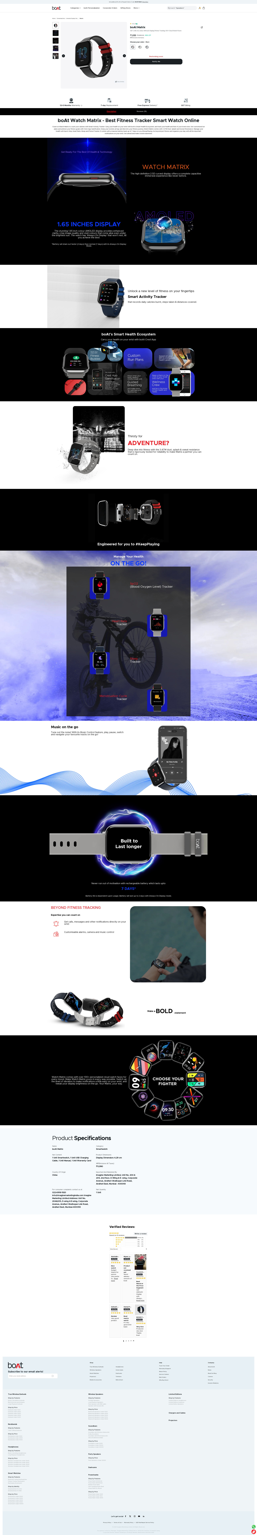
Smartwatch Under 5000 (15, 1501)
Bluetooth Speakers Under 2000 (98, 1413)
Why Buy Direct (163, 1380)
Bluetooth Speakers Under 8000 (98, 1419)
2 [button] (126, 1340)
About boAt (211, 1366)
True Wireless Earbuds (97, 1366)
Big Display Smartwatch (15, 1483)
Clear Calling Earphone (15, 1430)
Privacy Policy (107, 1522)
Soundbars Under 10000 (95, 1445)
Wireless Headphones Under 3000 (18, 1460)
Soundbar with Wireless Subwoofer (99, 1432)
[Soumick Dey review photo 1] (140, 1262)
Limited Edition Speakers (176, 1404)
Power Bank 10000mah (95, 1481)
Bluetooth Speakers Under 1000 (98, 1411)
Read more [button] (140, 1300)
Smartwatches (61, 18)
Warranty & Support (165, 1368)
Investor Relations (213, 1383)
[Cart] (204, 8)
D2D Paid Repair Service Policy (145, 1522)
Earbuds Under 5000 (14, 1417)
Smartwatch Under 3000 (15, 1498)
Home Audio (119, 1370)
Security (210, 1379)
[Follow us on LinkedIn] (143, 1516)
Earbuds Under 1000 (14, 1409)
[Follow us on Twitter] (130, 1516)
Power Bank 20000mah (95, 1482)
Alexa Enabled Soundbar (95, 1437)
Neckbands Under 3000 (15, 1439)
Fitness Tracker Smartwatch (16, 1481)
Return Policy (163, 1371)
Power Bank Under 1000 (95, 1494)
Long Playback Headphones (16, 1454)
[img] (115, 1262)
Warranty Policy (128, 1522)
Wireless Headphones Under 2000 (18, 1462)
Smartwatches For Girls (15, 1488)
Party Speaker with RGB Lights (97, 1404)
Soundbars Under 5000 (95, 1443)
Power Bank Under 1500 (95, 1496)
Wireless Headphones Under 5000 (18, 1466)
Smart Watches (94, 1373)
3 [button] (128, 1340)
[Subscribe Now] (53, 1376)
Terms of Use (118, 1522)
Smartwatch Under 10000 (15, 1503)
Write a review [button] (140, 1234)
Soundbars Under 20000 (96, 1447)
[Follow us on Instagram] (134, 1516)
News (209, 1370)
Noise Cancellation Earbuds (16, 1400)
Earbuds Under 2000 (14, 1411)
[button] (120, 1238)
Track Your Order (164, 1365)
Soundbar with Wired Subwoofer (98, 1435)
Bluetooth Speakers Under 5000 (98, 1417)
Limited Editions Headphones (177, 1400)
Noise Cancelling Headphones (17, 1453)
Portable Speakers (93, 1400)
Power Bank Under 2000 (95, 1497)
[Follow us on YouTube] (139, 1516)
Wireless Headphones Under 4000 (18, 1464)
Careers (210, 1376)
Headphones (119, 1366)
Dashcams (119, 1373)
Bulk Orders (162, 1377)
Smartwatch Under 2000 (15, 1496)
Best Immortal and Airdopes (16, 1402)
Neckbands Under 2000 (15, 1438)
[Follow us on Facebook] (125, 1516)
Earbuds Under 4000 (14, 1415)
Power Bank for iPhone (95, 1488)
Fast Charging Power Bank (96, 1486)
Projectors (93, 1376)
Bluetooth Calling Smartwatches (17, 1479)
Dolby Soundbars (93, 1434)
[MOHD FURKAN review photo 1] (140, 1310)
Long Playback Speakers (95, 1402)
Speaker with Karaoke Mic (96, 1405)
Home (54, 18)
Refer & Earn (119, 1379)
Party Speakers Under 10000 (97, 1460)
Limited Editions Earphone (176, 1402)
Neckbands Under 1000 (15, 1436)
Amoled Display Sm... (72, 18)
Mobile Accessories (96, 1379)
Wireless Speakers (95, 1370)
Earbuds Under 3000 (14, 1413)
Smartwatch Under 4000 (15, 1500)
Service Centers (164, 1374)
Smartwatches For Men (15, 1490)
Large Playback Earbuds (15, 1404)
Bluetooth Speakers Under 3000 (98, 1415)
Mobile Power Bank (94, 1484)
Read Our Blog (212, 1373)
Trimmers (118, 1376)
